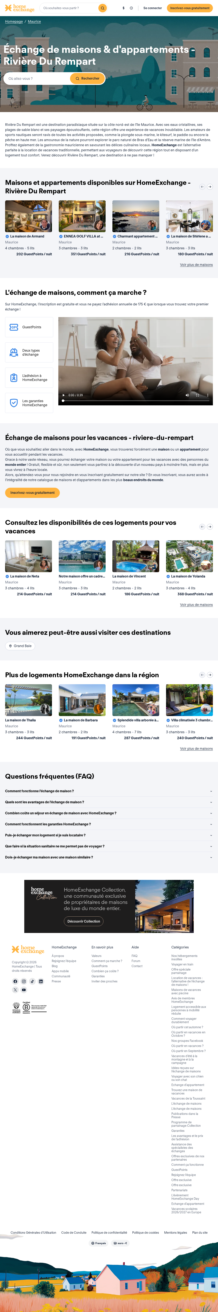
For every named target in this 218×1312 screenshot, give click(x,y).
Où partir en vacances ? (187, 1046)
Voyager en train (182, 964)
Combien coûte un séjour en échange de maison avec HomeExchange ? (60, 813)
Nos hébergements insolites (184, 957)
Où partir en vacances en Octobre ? (188, 1034)
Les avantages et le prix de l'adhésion (187, 1137)
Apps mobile (60, 971)
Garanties (98, 976)
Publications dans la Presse (184, 1115)
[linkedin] (40, 981)
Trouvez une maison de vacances (186, 1091)
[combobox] (74, 8)
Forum (136, 961)
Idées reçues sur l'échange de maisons (186, 1069)
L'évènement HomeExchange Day (185, 1197)
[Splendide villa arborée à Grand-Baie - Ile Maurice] (135, 713)
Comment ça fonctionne (187, 1164)
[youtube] (23, 989)
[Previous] (202, 187)
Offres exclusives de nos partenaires (187, 1158)
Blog (55, 966)
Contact (137, 966)
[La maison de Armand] (28, 229)
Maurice (34, 22)
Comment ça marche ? (107, 961)
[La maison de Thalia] (28, 713)
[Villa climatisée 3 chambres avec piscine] (189, 713)
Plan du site (200, 1232)
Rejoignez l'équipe (183, 1175)
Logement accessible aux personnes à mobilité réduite (188, 1010)
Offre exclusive (181, 1180)
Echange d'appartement (187, 1085)
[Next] (210, 187)
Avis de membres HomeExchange (183, 1000)
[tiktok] (32, 981)
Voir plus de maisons (196, 265)
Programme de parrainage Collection (186, 1124)
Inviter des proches (105, 981)
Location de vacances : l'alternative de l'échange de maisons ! (188, 981)
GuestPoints (100, 966)
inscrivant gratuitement (106, 475)
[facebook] (15, 981)
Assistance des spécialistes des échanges (182, 1148)
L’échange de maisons (186, 1103)
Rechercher (90, 78)
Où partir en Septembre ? (188, 1051)
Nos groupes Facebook (187, 1040)
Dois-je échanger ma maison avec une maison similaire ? (49, 857)
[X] (15, 989)
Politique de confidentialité (109, 1232)
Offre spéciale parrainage (181, 971)
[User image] (45, 225)
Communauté (61, 976)
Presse (56, 981)
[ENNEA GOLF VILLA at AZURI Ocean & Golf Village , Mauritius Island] (82, 229)
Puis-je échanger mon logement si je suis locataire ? (45, 835)
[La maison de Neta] (28, 569)
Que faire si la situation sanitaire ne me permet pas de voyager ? (55, 846)
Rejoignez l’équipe (64, 961)
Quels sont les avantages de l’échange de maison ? (44, 802)
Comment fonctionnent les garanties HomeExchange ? (48, 824)
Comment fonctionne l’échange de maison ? (39, 791)
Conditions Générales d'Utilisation (33, 1232)
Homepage (14, 22)
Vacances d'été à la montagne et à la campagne (184, 1059)
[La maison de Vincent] (135, 569)
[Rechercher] (102, 8)
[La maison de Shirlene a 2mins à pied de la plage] (189, 229)
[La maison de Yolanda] (189, 569)
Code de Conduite (73, 1232)
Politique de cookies (145, 1232)
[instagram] (23, 981)
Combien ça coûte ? (105, 971)
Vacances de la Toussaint (188, 1098)
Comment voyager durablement (183, 1020)
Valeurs (97, 956)
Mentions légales (175, 1232)
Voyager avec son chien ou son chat (187, 1078)
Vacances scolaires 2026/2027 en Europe (186, 1210)
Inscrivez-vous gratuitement (189, 8)
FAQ (135, 956)
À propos (58, 956)
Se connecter (152, 8)
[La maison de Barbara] (82, 713)
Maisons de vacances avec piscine (186, 991)
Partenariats (179, 1190)
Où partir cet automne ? (187, 1027)
